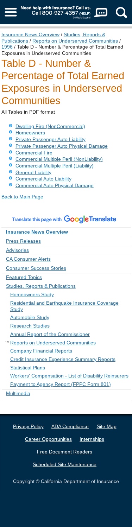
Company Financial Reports (41, 351)
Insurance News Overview (30, 34)
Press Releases (23, 241)
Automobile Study (29, 317)
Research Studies (30, 326)
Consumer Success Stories (36, 268)
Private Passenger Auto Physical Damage (61, 146)
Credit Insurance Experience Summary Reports (62, 359)
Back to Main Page (22, 196)
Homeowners (30, 132)
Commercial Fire (33, 152)
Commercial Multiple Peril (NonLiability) (59, 159)
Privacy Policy (28, 426)
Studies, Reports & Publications (41, 286)
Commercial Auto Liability (43, 179)
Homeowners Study (32, 294)
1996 (7, 47)
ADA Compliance (70, 426)
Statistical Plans (27, 367)
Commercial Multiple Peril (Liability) (54, 166)
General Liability (33, 172)
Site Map (107, 426)
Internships (92, 439)
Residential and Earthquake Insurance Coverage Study (64, 306)
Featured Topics (24, 277)
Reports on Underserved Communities (75, 41)
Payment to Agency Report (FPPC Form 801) (60, 384)
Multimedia (18, 393)
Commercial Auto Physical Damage (54, 185)
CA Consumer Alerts (28, 259)
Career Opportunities (48, 439)
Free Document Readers (64, 452)
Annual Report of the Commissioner (50, 334)
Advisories (17, 250)
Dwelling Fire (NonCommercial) (50, 126)
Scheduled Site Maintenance (64, 464)
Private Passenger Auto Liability (50, 139)
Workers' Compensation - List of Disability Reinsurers (69, 376)
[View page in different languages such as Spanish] (64, 219)
